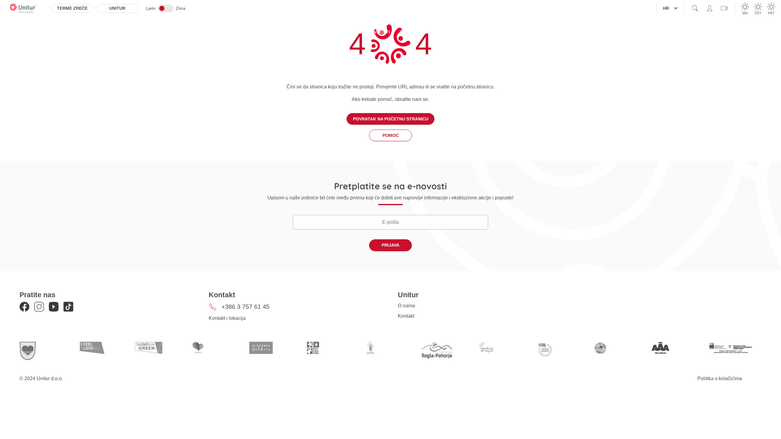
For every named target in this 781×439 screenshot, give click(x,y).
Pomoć (391, 135)
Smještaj (290, 32)
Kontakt (406, 316)
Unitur (117, 8)
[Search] (695, 8)
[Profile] (710, 8)
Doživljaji (412, 32)
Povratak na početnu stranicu (390, 118)
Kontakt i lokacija (227, 318)
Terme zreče (72, 8)
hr (666, 8)
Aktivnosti (377, 32)
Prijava (390, 245)
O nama (406, 305)
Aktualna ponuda (332, 32)
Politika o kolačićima (719, 378)
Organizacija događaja (463, 32)
